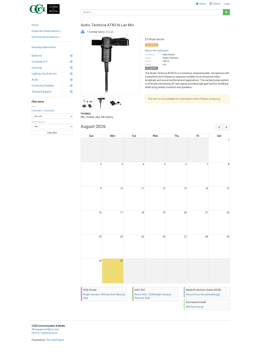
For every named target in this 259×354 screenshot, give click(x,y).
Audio (35, 79)
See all (109, 31)
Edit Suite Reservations (45, 37)
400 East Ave (193, 306)
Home (202, 3)
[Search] (226, 12)
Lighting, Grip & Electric (44, 73)
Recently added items (44, 47)
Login (227, 3)
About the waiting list (156, 50)
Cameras (37, 67)
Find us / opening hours (44, 332)
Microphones (151, 68)
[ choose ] (37, 110)
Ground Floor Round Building (202, 294)
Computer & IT (40, 61)
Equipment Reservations (46, 31)
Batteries (37, 55)
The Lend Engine (54, 339)
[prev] (219, 127)
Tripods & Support (42, 91)
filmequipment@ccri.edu (45, 329)
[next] (226, 127)
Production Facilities (43, 85)
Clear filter (52, 133)
